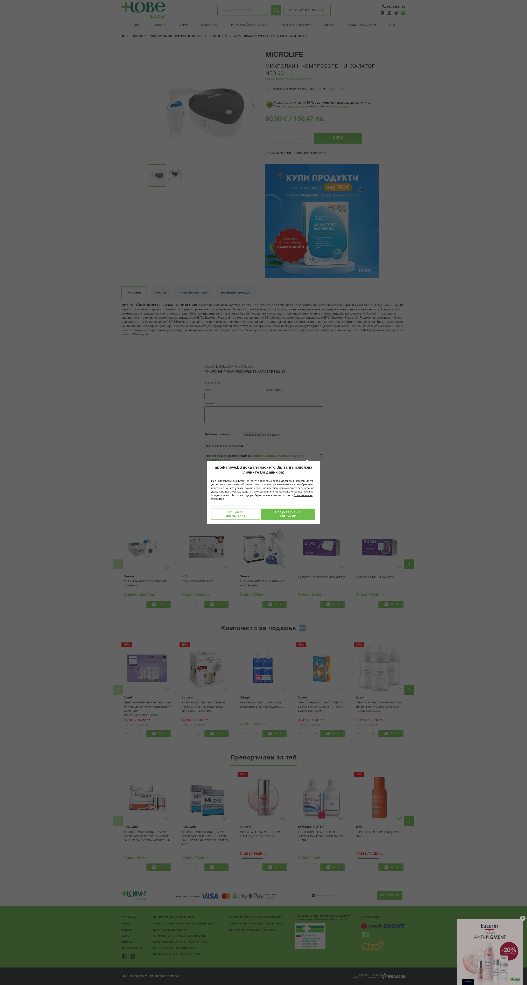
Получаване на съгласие (288, 514)
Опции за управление (235, 514)
